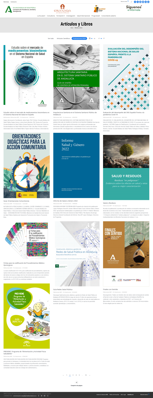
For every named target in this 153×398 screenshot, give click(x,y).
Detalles (31, 77)
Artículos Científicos (63, 38)
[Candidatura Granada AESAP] (62, 12)
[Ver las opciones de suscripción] (134, 8)
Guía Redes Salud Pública (62, 289)
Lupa (27, 77)
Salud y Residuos (109, 203)
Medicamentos (7, 117)
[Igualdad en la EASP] (102, 8)
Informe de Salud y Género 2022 (65, 201)
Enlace (22, 77)
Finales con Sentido (110, 289)
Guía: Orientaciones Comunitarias (16, 201)
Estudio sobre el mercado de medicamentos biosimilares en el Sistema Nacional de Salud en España (26, 113)
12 (86, 375)
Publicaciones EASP (79, 38)
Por (24, 117)
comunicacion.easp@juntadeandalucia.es (24, 395)
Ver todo (51, 38)
